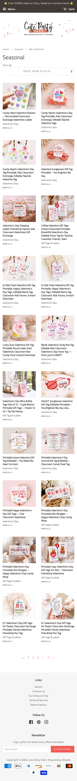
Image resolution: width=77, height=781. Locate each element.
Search (39, 687)
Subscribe (62, 749)
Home (6, 49)
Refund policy (38, 704)
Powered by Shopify (59, 760)
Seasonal (19, 49)
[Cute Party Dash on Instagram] (46, 723)
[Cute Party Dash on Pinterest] (39, 723)
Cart (71, 9)
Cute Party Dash (37, 760)
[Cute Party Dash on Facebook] (31, 723)
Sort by (7, 65)
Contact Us (38, 691)
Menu (11, 9)
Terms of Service (38, 700)
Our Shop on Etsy (38, 695)
